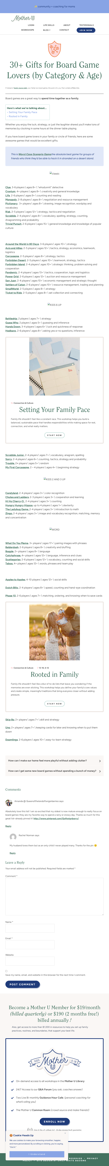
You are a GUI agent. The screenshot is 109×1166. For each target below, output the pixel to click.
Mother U (23, 18)
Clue (8, 187)
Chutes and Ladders (17, 497)
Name (9, 922)
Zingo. (9, 513)
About (66, 25)
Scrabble (10, 215)
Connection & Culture (23, 403)
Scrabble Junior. (14, 455)
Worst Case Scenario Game (34, 154)
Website (9, 955)
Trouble (9, 463)
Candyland (11, 493)
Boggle (9, 551)
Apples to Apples (15, 579)
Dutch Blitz (11, 587)
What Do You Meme (16, 543)
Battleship (11, 318)
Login (31, 25)
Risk (7, 211)
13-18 (41, 668)
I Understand (37, 1154)
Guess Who (11, 322)
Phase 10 (10, 595)
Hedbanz (10, 330)
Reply (8, 826)
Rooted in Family (18, 116)
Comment (11, 876)
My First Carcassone (17, 467)
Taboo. (9, 563)
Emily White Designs (72, 1161)
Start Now (54, 435)
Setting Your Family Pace (23, 112)
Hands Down (12, 326)
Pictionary (11, 203)
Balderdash (11, 547)
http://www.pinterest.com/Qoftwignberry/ (56, 818)
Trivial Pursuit (13, 223)
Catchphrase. (13, 555)
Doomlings (11, 739)
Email (9, 938)
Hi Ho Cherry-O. (15, 501)
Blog (46, 30)
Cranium (10, 191)
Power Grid (12, 276)
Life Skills (48, 25)
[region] (37, 1145)
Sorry (8, 459)
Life (7, 195)
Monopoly (11, 199)
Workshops (27, 30)
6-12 (47, 668)
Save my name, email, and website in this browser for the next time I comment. (45, 975)
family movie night (20, 88)
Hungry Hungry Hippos (19, 505)
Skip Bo (9, 719)
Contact (64, 30)
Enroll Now (54, 1121)
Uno (7, 727)
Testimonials (86, 25)
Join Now (85, 30)
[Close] (65, 1133)
